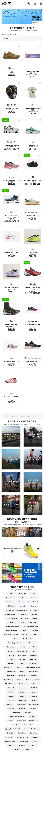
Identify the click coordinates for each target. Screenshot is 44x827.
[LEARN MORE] (22, 532)
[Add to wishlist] (19, 46)
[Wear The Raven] (22, 16)
